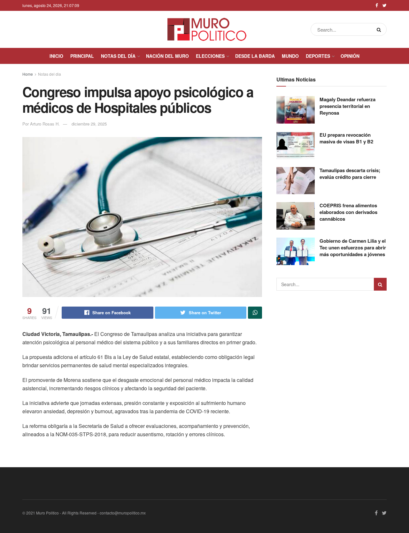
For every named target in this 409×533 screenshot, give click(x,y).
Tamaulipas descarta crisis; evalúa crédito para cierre (350, 173)
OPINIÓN (350, 56)
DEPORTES (318, 56)
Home (27, 74)
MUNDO (290, 56)
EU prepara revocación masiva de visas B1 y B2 (346, 138)
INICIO (56, 56)
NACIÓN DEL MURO (167, 56)
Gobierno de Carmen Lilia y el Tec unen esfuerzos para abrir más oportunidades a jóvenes (353, 247)
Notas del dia (49, 74)
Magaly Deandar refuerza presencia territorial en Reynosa (347, 106)
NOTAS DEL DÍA (118, 56)
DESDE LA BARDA (255, 56)
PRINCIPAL (82, 56)
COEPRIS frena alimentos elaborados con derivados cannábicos (348, 212)
